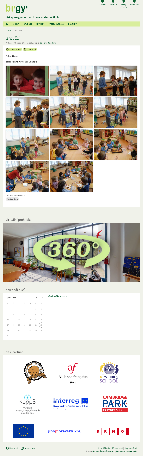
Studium (28, 24)
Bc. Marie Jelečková (48, 43)
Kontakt (72, 24)
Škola (16, 24)
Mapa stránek (130, 448)
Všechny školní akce (57, 296)
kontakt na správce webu (126, 451)
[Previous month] (37, 297)
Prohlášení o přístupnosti (110, 448)
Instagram (29, 448)
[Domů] (7, 24)
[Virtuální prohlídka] (71, 252)
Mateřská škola (56, 24)
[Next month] (42, 297)
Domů (8, 30)
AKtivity (40, 24)
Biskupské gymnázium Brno (103, 451)
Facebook (13, 448)
